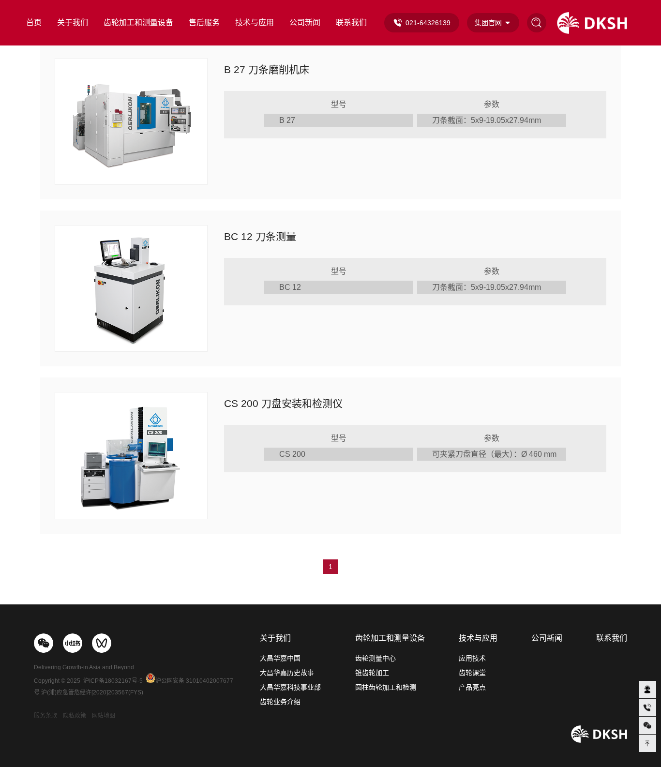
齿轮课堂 (472, 673)
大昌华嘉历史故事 (287, 673)
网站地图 (103, 715)
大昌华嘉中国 (280, 658)
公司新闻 (304, 22)
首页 (34, 22)
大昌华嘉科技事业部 (290, 687)
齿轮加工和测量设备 (138, 22)
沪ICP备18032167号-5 (113, 680)
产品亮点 (472, 687)
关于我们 (72, 22)
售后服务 (204, 22)
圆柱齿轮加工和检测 (385, 687)
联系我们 (351, 22)
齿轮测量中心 (375, 658)
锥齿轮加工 (372, 673)
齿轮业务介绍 (280, 702)
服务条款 (45, 715)
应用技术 (472, 658)
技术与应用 (254, 22)
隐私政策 (74, 715)
